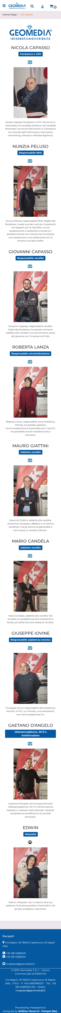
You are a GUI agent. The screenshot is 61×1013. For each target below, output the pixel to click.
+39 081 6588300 (16, 953)
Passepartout (38, 1007)
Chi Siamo (27, 14)
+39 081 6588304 (16, 956)
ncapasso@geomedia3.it (20, 963)
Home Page (10, 14)
